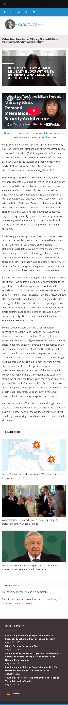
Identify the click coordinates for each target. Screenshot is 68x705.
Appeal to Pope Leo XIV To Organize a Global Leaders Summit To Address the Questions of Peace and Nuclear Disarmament (33, 656)
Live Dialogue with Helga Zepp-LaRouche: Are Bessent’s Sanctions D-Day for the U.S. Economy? (30, 637)
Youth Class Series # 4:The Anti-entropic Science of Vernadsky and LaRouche (32, 679)
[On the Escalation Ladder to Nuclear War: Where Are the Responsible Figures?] (34, 455)
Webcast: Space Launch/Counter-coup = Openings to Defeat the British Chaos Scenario (30, 521)
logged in (21, 591)
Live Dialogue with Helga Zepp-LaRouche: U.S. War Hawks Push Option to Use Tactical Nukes (31, 669)
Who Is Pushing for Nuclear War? (22, 646)
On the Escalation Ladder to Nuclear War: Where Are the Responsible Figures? (32, 476)
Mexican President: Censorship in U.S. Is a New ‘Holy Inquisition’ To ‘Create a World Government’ (30, 567)
